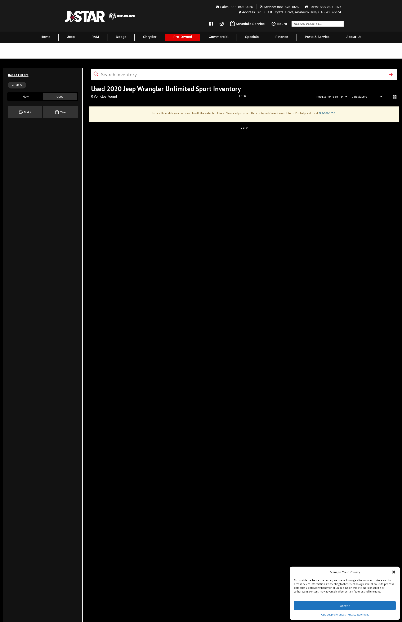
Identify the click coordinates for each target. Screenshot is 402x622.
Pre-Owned (182, 37)
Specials (252, 37)
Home (45, 37)
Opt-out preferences (333, 614)
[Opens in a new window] (211, 23)
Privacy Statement (358, 614)
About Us (353, 37)
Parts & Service (317, 37)
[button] (394, 572)
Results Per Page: (328, 96)
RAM (95, 37)
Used (60, 97)
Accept (345, 606)
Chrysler (150, 37)
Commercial (218, 37)
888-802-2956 (327, 113)
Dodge (121, 37)
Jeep (71, 37)
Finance (281, 37)
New (25, 97)
